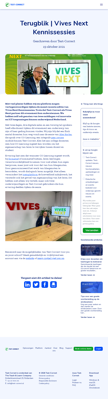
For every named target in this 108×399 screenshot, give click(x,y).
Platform (39, 348)
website (30, 258)
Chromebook (94, 388)
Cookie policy (44, 383)
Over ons (55, 349)
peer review (57, 137)
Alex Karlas (65, 134)
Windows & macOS (94, 381)
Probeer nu (77, 382)
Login (74, 380)
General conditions (46, 375)
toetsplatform (30, 174)
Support (68, 348)
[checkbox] (92, 177)
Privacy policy (44, 378)
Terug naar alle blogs (93, 104)
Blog (61, 348)
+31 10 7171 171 (13, 381)
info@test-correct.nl (15, 383)
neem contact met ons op (50, 258)
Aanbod (48, 348)
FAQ (74, 385)
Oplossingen (28, 348)
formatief (13, 158)
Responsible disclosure (48, 381)
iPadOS (92, 385)
